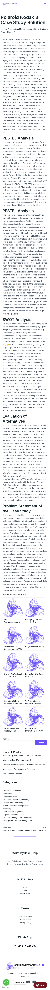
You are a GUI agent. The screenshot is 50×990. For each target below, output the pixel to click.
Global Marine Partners (12, 774)
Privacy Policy (25, 922)
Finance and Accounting (13, 803)
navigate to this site (11, 96)
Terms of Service (25, 916)
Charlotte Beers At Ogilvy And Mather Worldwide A (24, 765)
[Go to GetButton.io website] (6, 987)
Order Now (25, 893)
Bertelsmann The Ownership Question (19, 769)
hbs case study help (29, 515)
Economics (7, 793)
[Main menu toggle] (44, 4)
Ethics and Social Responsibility (16, 800)
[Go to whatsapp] (6, 982)
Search (6, 739)
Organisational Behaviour (13, 814)
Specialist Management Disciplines (17, 817)
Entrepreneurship (10, 797)
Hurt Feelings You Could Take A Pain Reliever (22, 755)
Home (3, 29)
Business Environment (12, 790)
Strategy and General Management (17, 820)
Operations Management (13, 811)
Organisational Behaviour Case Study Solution (27, 29)
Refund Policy (25, 919)
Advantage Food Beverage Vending (18, 760)
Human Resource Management (16, 805)
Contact (25, 890)
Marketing (7, 808)
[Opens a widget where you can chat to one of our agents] (40, 985)
